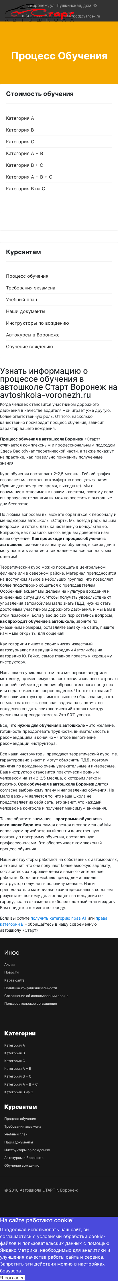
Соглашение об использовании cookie (36, 996)
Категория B (20, 130)
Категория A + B (24, 153)
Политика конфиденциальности (30, 988)
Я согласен (12, 1277)
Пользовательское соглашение (30, 1003)
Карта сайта (14, 980)
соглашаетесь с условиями (31, 1236)
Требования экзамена (30, 288)
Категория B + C (24, 165)
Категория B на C (25, 188)
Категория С (20, 141)
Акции (9, 964)
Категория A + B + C (29, 177)
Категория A (20, 118)
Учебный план (21, 299)
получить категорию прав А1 (58, 918)
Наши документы (25, 311)
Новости (11, 972)
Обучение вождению (29, 346)
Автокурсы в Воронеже (33, 335)
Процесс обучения (27, 276)
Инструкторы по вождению (37, 323)
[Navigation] (101, 12)
